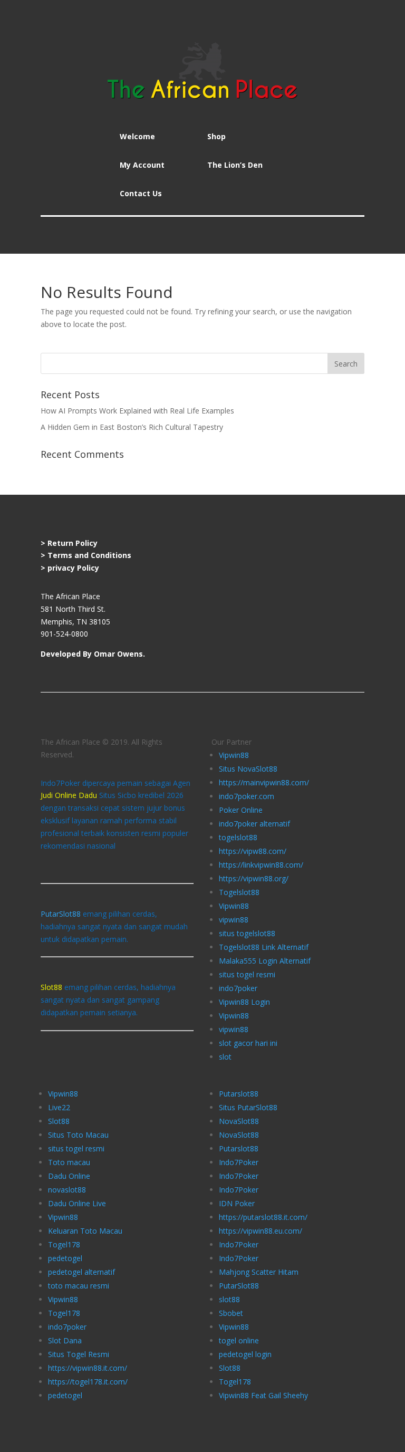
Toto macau (69, 1162)
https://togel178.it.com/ (88, 1382)
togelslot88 (238, 837)
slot (225, 1057)
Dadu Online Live (77, 1203)
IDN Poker (237, 1203)
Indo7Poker (238, 1162)
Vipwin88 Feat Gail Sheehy (263, 1395)
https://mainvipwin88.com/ (264, 782)
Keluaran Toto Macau (85, 1231)
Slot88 (59, 1121)
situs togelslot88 (247, 933)
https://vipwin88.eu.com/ (260, 1231)
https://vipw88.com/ (252, 851)
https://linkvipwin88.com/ (261, 865)
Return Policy (72, 543)
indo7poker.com (246, 796)
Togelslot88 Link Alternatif (263, 947)
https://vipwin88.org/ (253, 878)
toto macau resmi (78, 1286)
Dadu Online (69, 1176)
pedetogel (65, 1258)
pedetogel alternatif (81, 1272)
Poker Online (241, 810)
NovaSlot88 (239, 1121)
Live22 (59, 1107)
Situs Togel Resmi (78, 1354)
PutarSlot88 (61, 914)
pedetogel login (245, 1354)
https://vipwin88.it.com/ (87, 1368)
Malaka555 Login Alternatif (265, 961)
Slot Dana (65, 1340)
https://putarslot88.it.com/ (263, 1217)
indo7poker (238, 988)
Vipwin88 (234, 755)
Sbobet (231, 1313)
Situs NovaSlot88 (248, 769)
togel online (239, 1340)
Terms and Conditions (89, 555)
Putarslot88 (238, 1094)
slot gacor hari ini (248, 1043)
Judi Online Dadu (69, 795)
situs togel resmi (247, 974)
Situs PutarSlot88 (248, 1107)
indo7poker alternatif (254, 824)
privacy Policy (73, 568)
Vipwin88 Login (244, 1002)
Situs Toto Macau (78, 1135)
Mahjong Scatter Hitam (258, 1272)
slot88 (229, 1299)
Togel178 (64, 1244)
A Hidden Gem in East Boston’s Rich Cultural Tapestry (132, 427)
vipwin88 (233, 920)
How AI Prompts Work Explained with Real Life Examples (137, 411)
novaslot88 (67, 1190)
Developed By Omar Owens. (93, 654)
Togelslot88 (239, 892)
